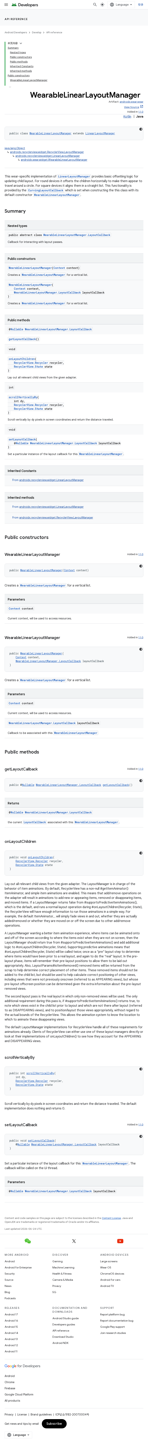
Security (10, 1273)
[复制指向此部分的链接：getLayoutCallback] (41, 769)
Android (10, 1261)
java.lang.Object (15, 148)
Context (59, 268)
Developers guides (63, 1324)
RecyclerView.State (28, 366)
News (8, 1286)
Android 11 (11, 1351)
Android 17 (11, 1314)
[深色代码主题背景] (141, 129)
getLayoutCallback (22, 339)
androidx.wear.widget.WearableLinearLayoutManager (54, 159)
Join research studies (113, 1333)
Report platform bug (112, 1314)
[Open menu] (6, 4)
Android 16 (11, 1320)
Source (9, 1280)
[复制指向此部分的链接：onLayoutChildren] (40, 842)
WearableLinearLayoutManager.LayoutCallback (76, 235)
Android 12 (11, 1345)
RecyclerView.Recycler (31, 363)
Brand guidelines (41, 1414)
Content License (111, 1218)
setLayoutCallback (22, 439)
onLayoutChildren (22, 359)
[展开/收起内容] (20, 43)
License (22, 1414)
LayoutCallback (35, 822)
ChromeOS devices (112, 1273)
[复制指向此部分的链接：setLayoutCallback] (41, 1125)
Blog (7, 1292)
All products (12, 1400)
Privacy (56, 1286)
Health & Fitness (61, 1273)
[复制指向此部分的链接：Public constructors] (52, 537)
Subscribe (54, 1424)
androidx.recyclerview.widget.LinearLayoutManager (47, 156)
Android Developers (16, 32)
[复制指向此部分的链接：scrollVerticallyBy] (38, 1058)
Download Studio (62, 1336)
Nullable (17, 329)
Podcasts (10, 1298)
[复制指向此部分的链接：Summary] (29, 211)
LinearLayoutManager (100, 133)
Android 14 (11, 1333)
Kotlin (127, 117)
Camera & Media (62, 1280)
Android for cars (110, 1280)
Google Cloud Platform (19, 1394)
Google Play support (112, 1326)
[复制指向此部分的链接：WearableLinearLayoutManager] (64, 555)
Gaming (57, 1261)
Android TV (107, 1286)
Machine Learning (63, 1267)
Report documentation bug (116, 1320)
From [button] (48, 480)
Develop (36, 32)
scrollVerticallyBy (23, 397)
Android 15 (11, 1326)
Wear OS (105, 1267)
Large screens (108, 1261)
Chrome (9, 1382)
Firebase (10, 1388)
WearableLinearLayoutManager (50, 133)
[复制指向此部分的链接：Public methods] (43, 752)
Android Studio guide (65, 1318)
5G (54, 1292)
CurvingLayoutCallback (45, 190)
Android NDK (60, 1343)
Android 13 (11, 1339)
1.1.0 (140, 111)
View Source (131, 107)
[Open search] (95, 4)
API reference (16, 19)
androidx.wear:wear (131, 101)
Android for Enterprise (18, 1267)
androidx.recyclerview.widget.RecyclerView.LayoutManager (47, 152)
